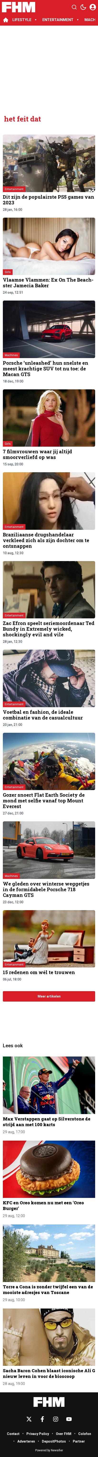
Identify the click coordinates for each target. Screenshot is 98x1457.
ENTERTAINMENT (58, 20)
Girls (8, 272)
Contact (13, 1434)
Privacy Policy (37, 1434)
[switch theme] (83, 7)
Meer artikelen (49, 996)
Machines (11, 355)
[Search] (74, 7)
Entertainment (14, 189)
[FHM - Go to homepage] (49, 1402)
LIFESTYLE (21, 20)
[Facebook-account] (42, 1419)
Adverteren (26, 1441)
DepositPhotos (54, 1441)
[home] (6, 20)
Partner (79, 1441)
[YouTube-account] (69, 1419)
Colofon (84, 1434)
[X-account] (29, 1419)
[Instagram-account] (56, 1419)
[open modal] (92, 7)
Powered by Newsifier (49, 1450)
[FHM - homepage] (18, 7)
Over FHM (63, 1434)
